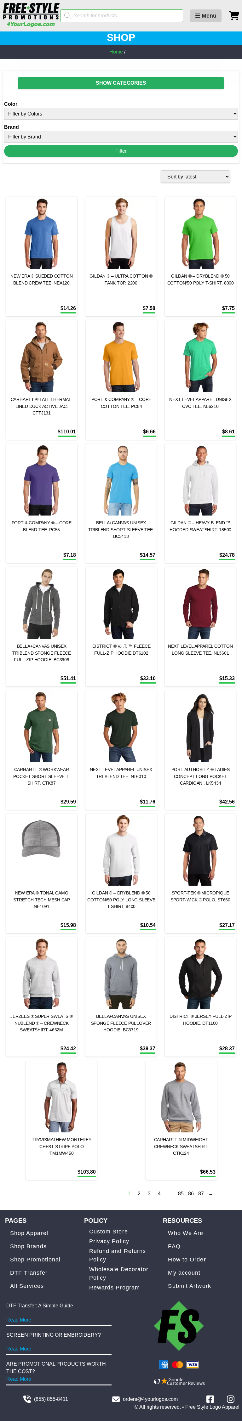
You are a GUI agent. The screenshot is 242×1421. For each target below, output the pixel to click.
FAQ (174, 1246)
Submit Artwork (189, 1286)
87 (201, 1193)
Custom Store (108, 1231)
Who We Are (185, 1233)
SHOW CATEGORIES (121, 83)
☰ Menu (205, 16)
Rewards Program (114, 1287)
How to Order (187, 1259)
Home (116, 51)
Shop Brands (28, 1246)
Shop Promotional (35, 1259)
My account (184, 1273)
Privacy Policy (109, 1241)
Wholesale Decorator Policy (119, 1273)
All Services (27, 1286)
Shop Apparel (29, 1233)
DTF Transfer (29, 1273)
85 (181, 1193)
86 (191, 1193)
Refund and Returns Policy (117, 1255)
